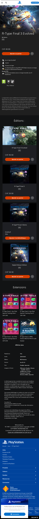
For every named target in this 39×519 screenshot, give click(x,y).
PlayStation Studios (7, 457)
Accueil (4, 446)
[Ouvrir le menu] (2, 2)
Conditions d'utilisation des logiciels (30, 510)
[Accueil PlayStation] (19, 2)
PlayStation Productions (8, 459)
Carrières (5, 454)
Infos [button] (4, 450)
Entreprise (5, 461)
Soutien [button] (5, 475)
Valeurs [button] (5, 471)
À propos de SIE (6, 452)
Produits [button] (5, 468)
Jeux (9, 446)
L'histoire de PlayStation (9, 463)
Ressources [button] (6, 479)
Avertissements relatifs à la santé (12, 403)
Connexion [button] (6, 482)
